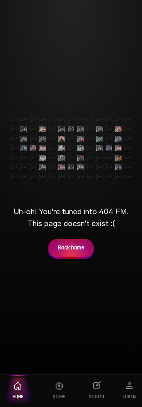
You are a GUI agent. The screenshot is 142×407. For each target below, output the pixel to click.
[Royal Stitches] (80, 167)
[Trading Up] (80, 148)
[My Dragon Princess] (33, 148)
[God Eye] (99, 139)
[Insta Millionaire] (42, 139)
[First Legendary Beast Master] (80, 139)
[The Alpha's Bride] (71, 129)
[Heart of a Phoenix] (42, 167)
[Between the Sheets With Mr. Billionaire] (42, 148)
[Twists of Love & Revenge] (71, 167)
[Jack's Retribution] (118, 148)
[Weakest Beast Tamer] (99, 148)
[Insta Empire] (24, 139)
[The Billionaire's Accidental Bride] (99, 129)
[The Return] (80, 129)
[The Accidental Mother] (61, 158)
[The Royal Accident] (61, 139)
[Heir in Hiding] (24, 148)
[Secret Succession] (61, 167)
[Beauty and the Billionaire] (42, 158)
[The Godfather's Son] (118, 167)
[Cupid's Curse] (61, 148)
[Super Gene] (118, 158)
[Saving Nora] (42, 129)
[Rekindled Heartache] (118, 129)
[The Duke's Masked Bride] (61, 129)
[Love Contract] (109, 148)
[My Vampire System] (24, 129)
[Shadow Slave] (118, 139)
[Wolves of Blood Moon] (80, 158)
